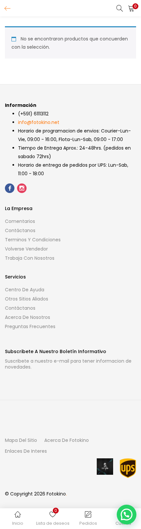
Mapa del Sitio (21, 440)
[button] (131, 8)
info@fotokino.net (38, 122)
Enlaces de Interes (26, 451)
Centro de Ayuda (24, 289)
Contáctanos (20, 230)
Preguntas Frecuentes (30, 326)
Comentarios (20, 221)
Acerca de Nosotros (27, 317)
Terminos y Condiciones (33, 239)
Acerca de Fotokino (66, 440)
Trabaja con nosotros (29, 258)
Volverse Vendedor (26, 249)
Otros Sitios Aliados (26, 299)
